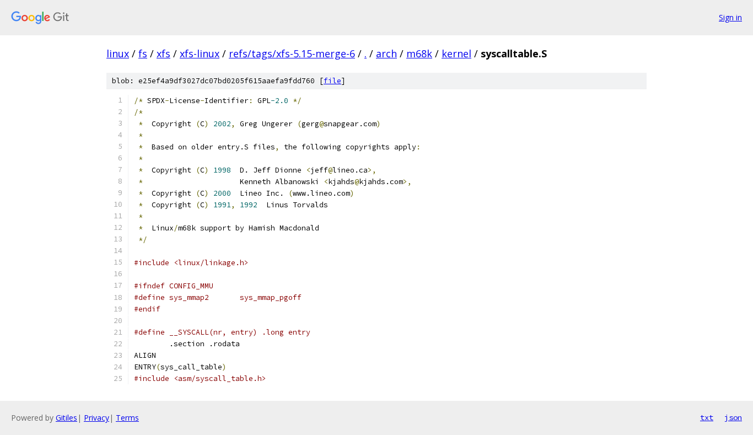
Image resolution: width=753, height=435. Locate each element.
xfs (163, 53)
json (733, 417)
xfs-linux (199, 53)
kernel (456, 53)
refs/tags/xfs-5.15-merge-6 (292, 53)
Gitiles (66, 417)
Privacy (96, 417)
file (332, 80)
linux (117, 53)
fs (142, 53)
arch (386, 53)
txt (706, 417)
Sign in (730, 17)
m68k (419, 53)
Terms (127, 417)
